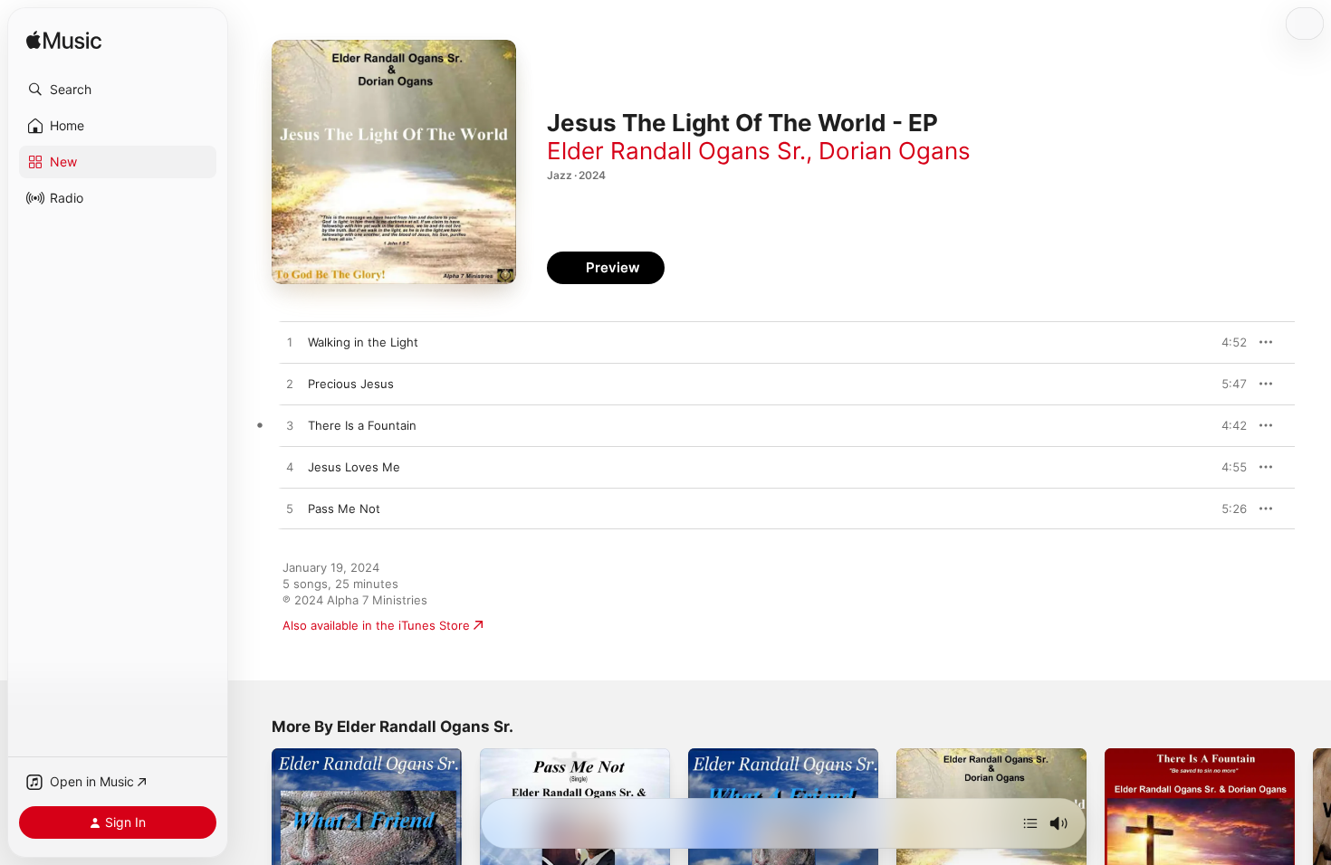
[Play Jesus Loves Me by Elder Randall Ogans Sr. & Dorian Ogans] (290, 468)
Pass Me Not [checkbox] (344, 508)
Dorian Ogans (895, 151)
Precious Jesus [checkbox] (351, 383)
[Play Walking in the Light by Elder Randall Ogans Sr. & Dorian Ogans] (290, 343)
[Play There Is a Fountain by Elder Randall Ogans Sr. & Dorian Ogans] (290, 426)
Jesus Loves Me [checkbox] (354, 467)
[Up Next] (1030, 823)
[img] (63, 41)
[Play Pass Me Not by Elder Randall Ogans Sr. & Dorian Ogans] (290, 509)
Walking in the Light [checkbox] (363, 342)
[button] (117, 89)
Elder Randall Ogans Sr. (676, 151)
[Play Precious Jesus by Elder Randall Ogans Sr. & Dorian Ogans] (290, 384)
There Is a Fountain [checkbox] (362, 425)
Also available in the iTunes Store (376, 625)
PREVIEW (1227, 342)
